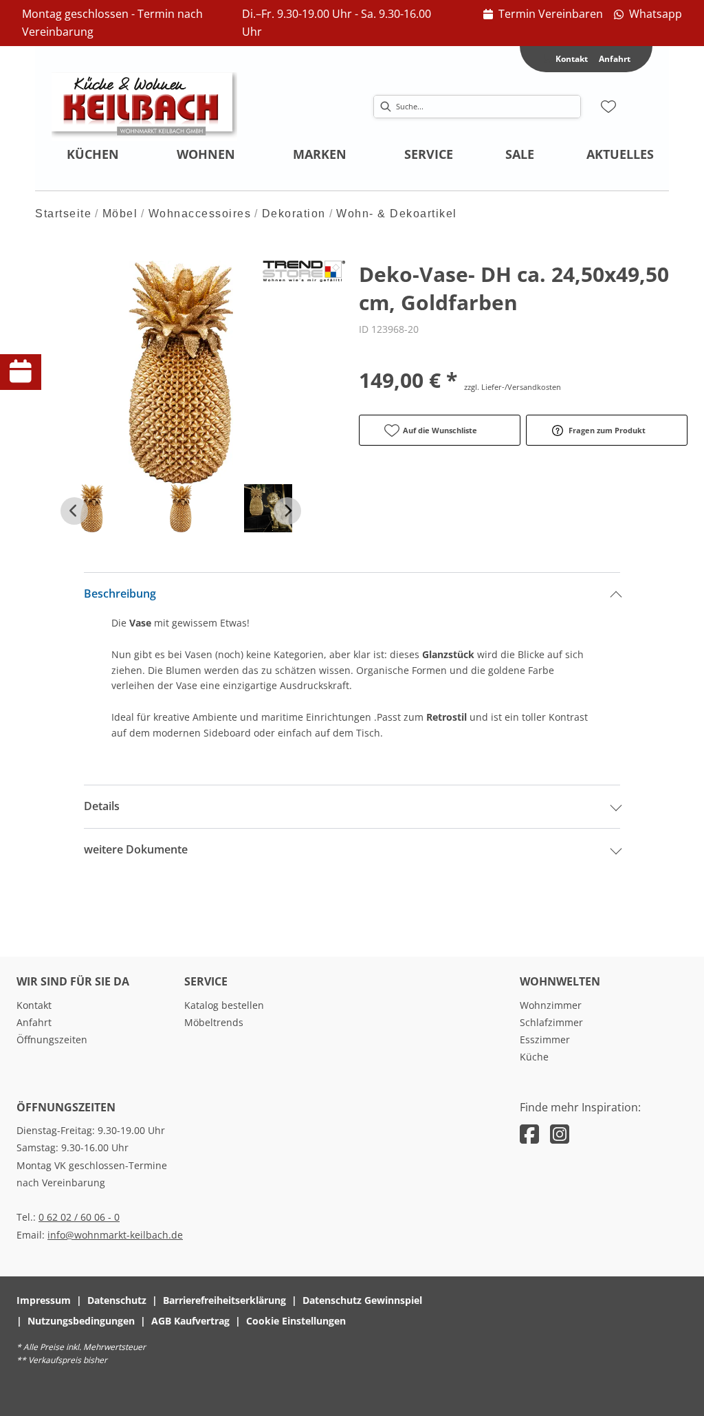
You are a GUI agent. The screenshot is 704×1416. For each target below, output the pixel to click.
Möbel (120, 213)
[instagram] (559, 1133)
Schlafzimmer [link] (551, 1022)
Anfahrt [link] (614, 59)
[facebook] (529, 1133)
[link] (543, 14)
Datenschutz (116, 1300)
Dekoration (294, 213)
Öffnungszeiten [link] (51, 1039)
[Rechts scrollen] (287, 511)
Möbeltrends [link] (213, 1022)
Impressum (43, 1300)
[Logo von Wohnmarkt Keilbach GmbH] (144, 106)
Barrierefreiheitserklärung (224, 1300)
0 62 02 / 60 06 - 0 (79, 1216)
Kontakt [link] (34, 1005)
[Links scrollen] (74, 511)
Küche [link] (534, 1056)
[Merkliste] (608, 107)
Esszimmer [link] (545, 1039)
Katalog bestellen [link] (224, 1005)
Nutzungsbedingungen (81, 1320)
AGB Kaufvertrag (190, 1320)
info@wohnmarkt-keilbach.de (115, 1234)
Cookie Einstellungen (296, 1320)
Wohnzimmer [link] (551, 1005)
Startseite (63, 213)
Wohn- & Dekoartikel (396, 213)
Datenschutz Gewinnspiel (362, 1300)
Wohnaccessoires (200, 213)
